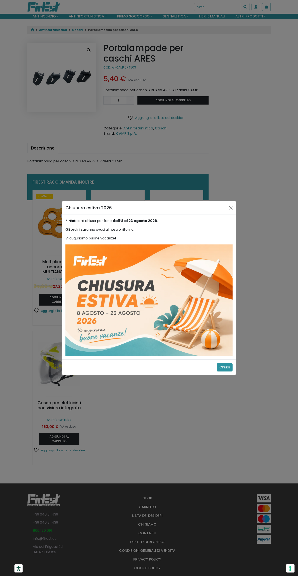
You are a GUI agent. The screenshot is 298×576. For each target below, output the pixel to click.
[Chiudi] (230, 207)
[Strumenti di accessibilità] (18, 568)
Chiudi (224, 367)
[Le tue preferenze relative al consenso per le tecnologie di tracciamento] (290, 568)
